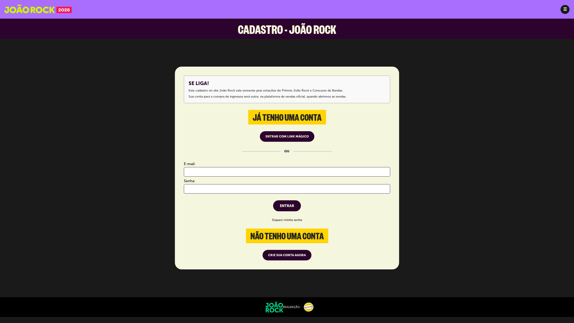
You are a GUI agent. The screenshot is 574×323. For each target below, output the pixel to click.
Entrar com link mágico (287, 136)
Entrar (287, 206)
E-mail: (190, 164)
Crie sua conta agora (287, 255)
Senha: (189, 181)
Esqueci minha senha (287, 220)
